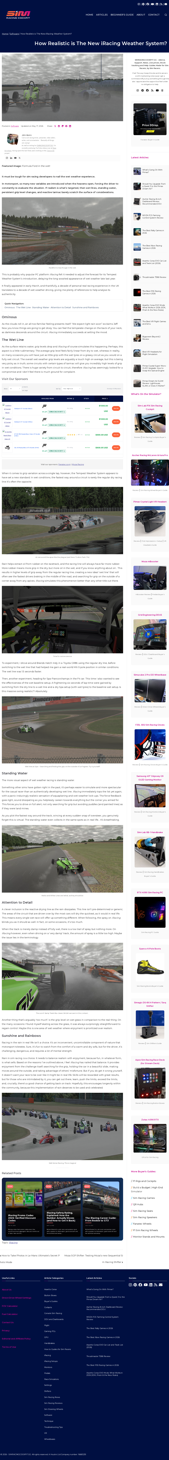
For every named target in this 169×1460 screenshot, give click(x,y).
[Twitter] (19, 158)
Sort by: (58, 388)
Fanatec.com (64, 464)
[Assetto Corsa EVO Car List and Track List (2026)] (137, 262)
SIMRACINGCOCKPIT (56, 412)
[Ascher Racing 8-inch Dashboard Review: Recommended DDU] (137, 201)
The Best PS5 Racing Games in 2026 (151, 292)
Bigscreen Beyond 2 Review (151, 338)
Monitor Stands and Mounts (149, 1236)
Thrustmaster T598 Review (154, 277)
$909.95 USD (102, 447)
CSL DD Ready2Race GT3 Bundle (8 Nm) (26, 447)
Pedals (47, 1373)
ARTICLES (102, 14)
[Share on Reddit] (58, 126)
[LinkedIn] (157, 4)
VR (45, 1433)
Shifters (47, 1391)
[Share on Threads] (62, 126)
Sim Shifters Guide (154, 1043)
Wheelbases (49, 1439)
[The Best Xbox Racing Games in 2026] (137, 247)
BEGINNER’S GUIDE (122, 14)
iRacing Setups (51, 1361)
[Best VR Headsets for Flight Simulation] (137, 353)
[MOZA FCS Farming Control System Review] (137, 216)
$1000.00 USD (103, 408)
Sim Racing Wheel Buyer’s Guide (154, 490)
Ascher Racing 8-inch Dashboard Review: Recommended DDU (151, 201)
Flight (46, 1325)
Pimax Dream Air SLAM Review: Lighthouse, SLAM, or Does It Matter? (153, 383)
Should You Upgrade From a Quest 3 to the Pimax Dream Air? (154, 186)
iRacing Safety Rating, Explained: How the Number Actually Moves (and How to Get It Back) (61, 1216)
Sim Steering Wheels (53, 1409)
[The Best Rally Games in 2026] (137, 232)
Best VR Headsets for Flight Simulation (152, 353)
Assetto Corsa (50, 1289)
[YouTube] (152, 4)
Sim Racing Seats (143, 1211)
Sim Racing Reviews (53, 1403)
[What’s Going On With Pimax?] (137, 171)
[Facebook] (147, 4)
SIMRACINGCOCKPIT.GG (45, 145)
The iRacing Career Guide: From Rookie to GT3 (100, 1219)
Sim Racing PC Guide (150, 932)
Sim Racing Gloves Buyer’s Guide (154, 765)
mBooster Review (143, 594)
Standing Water (40, 307)
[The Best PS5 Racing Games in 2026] (137, 292)
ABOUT (141, 14)
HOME (89, 14)
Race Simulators (51, 1379)
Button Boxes (50, 1295)
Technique (48, 1421)
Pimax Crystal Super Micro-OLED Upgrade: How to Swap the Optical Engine (154, 368)
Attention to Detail (61, 307)
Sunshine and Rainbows (85, 307)
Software (15, 126)
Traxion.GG (50, 151)
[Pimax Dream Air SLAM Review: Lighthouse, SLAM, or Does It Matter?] (137, 383)
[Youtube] (15, 158)
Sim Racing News (52, 1397)
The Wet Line (23, 307)
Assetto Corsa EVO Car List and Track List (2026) (154, 262)
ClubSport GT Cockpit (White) (23, 422)
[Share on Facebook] (66, 126)
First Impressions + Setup (152, 541)
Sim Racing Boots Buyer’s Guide (150, 986)
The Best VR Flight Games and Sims (154, 322)
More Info (116, 408)
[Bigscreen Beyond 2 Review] (137, 338)
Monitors (48, 1367)
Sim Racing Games (144, 1198)
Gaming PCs (49, 1331)
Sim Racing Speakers (145, 1217)
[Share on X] (55, 126)
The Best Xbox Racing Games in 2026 (152, 247)
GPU (46, 1337)
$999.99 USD (102, 435)
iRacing (10, 1186)
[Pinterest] (143, 4)
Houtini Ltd (55, 1454)
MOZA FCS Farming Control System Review (152, 216)
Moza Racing (78, 464)
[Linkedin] (11, 158)
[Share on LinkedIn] (70, 126)
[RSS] (161, 4)
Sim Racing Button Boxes (154, 1103)
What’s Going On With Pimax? (152, 171)
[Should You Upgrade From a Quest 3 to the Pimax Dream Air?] (137, 186)
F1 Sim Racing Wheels (145, 1230)
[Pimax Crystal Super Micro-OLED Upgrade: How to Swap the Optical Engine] (137, 368)
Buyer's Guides (51, 1301)
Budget (146, 1187)
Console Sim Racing (53, 1313)
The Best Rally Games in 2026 (153, 231)
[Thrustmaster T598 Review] (137, 277)
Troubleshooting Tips (53, 1427)
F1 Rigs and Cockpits (144, 1181)
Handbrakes (49, 1343)
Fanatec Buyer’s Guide (150, 140)
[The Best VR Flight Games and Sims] (137, 323)
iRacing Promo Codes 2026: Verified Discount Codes (22, 1218)
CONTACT (154, 14)
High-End (157, 1187)
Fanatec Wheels (142, 1223)
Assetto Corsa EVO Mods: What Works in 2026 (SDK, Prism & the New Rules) (154, 307)
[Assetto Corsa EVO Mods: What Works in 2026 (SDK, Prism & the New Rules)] (137, 307)
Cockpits (48, 1307)
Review (137, 437)
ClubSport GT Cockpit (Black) (23, 408)
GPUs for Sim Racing (150, 1157)
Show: (6, 388)
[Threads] (162, 90)
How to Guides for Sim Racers (57, 1349)
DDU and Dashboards (53, 1319)
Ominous (10, 307)
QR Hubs (138, 1204)
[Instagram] (7, 158)
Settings (48, 1385)
